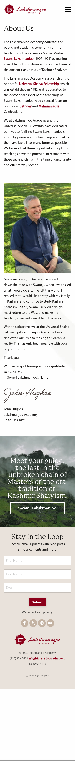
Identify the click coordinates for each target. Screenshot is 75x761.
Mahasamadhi (49, 106)
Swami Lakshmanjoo (19, 59)
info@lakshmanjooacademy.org (47, 658)
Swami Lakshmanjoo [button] (37, 507)
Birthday (25, 106)
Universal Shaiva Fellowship (39, 84)
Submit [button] (37, 602)
